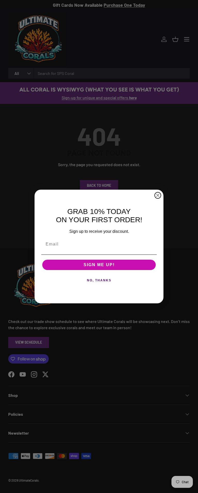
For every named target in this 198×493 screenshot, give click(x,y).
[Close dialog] (158, 195)
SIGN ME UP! (99, 265)
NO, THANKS (99, 280)
